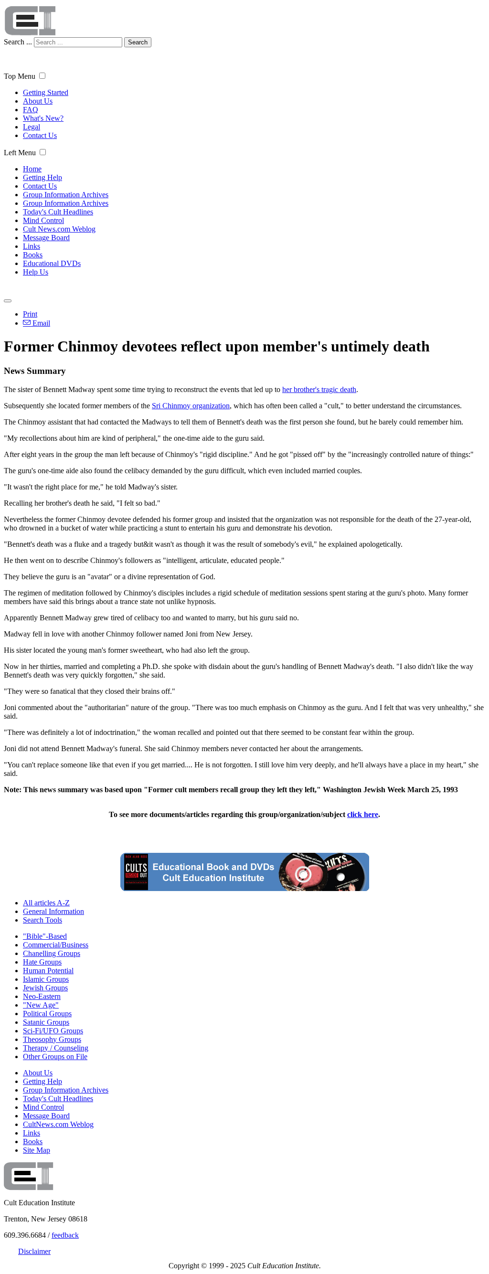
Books (33, 255)
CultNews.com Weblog (58, 1124)
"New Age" (41, 1005)
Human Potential (48, 970)
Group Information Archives (65, 195)
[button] (42, 76)
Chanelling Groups (51, 953)
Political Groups (47, 1013)
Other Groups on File (55, 1056)
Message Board (46, 238)
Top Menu (19, 76)
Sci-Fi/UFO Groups (53, 1031)
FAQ (30, 110)
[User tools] (7, 300)
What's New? (43, 118)
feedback (65, 1235)
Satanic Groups (46, 1022)
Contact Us (40, 135)
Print (30, 314)
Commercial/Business (55, 945)
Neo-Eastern (42, 996)
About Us (38, 101)
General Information (53, 911)
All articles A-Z (46, 903)
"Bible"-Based (45, 936)
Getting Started (45, 92)
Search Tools (42, 920)
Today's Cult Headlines (58, 212)
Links (31, 246)
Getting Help (42, 177)
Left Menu (20, 153)
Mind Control (43, 220)
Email (40, 323)
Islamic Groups (46, 979)
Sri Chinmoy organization (191, 406)
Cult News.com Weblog (59, 229)
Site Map (36, 1150)
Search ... (18, 42)
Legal (31, 127)
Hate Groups (42, 962)
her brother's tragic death (319, 389)
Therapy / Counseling (55, 1048)
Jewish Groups (45, 988)
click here (362, 814)
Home (32, 169)
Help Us (35, 272)
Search (138, 42)
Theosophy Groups (52, 1039)
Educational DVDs (52, 263)
